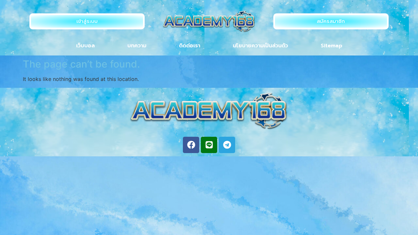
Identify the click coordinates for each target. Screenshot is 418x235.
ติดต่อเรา (189, 45)
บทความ (136, 45)
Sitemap (331, 45)
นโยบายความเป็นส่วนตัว (260, 45)
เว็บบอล (85, 45)
